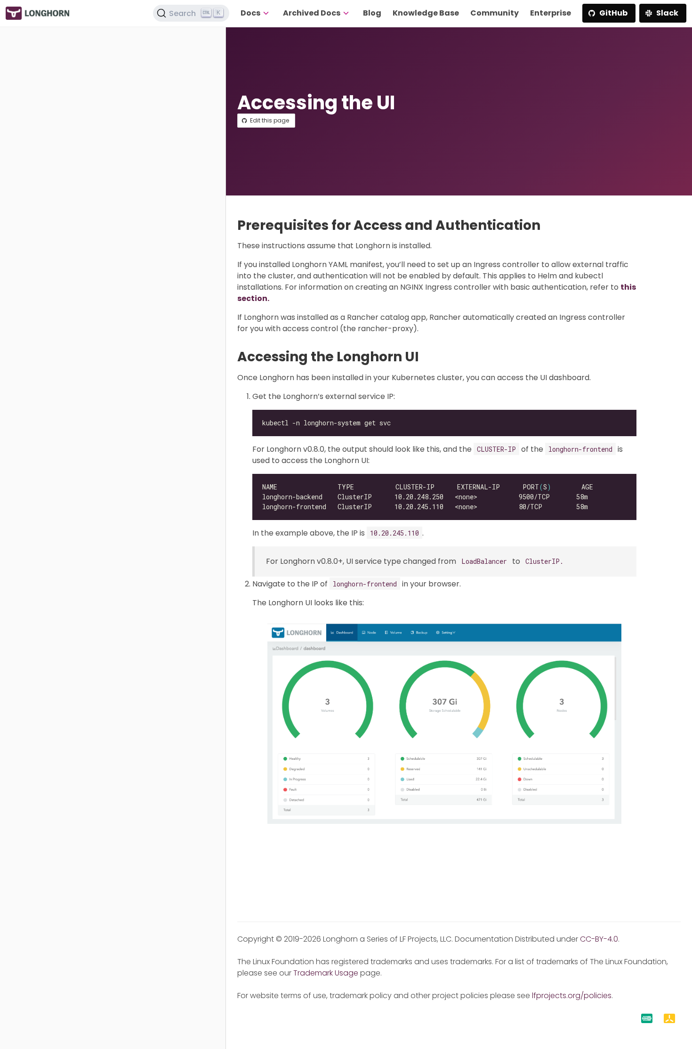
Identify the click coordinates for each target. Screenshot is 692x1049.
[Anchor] (549, 225)
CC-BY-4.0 (599, 939)
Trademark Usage (325, 973)
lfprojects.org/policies (572, 995)
